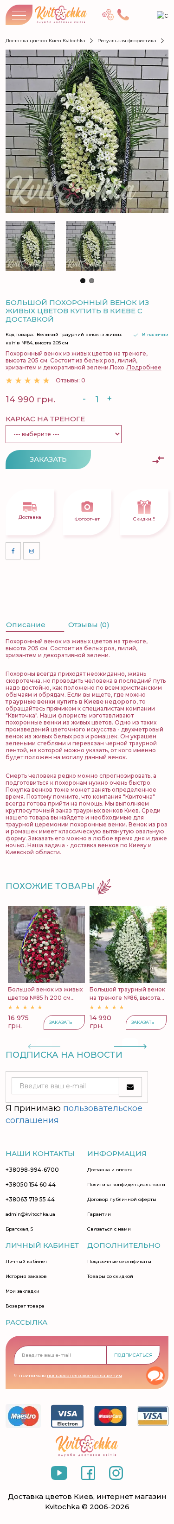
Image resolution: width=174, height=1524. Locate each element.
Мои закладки (22, 1291)
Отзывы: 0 (70, 380)
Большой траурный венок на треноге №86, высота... (127, 993)
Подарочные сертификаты (119, 1261)
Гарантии (99, 1214)
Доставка (30, 517)
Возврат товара (25, 1306)
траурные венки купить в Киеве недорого (71, 701)
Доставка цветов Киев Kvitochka (45, 41)
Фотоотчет (87, 519)
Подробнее (144, 367)
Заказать (48, 459)
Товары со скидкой (110, 1276)
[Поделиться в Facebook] (13, 550)
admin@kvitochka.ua (30, 1214)
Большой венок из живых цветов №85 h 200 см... (45, 993)
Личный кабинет (26, 1261)
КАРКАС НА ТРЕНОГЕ (45, 419)
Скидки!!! (144, 519)
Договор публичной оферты (121, 1199)
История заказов (26, 1276)
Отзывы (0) (89, 624)
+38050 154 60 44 (31, 1184)
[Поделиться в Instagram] (31, 550)
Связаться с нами (109, 1229)
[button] (82, 280)
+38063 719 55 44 (30, 1199)
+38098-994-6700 (32, 1170)
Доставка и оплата (110, 1170)
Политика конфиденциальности (126, 1184)
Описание (25, 624)
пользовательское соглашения (84, 1375)
